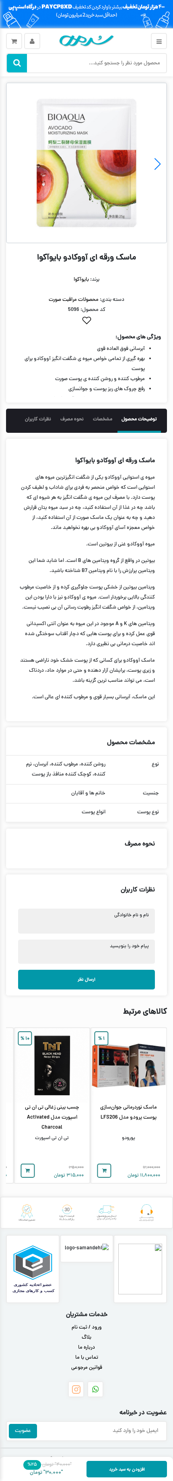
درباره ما (86, 1348)
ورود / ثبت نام (87, 1328)
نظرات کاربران (38, 419)
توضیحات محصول (139, 419)
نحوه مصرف (72, 419)
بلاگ (86, 1338)
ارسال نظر (86, 979)
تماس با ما (86, 1358)
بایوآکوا (81, 280)
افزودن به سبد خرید (127, 1469)
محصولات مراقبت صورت (74, 300)
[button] (15, 164)
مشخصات (102, 419)
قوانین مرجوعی (86, 1368)
